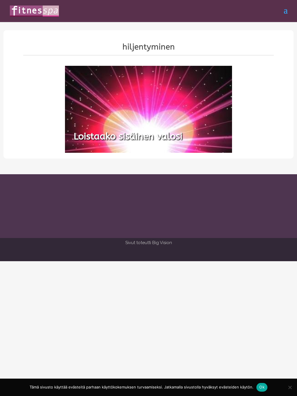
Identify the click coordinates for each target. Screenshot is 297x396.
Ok (262, 387)
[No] (290, 387)
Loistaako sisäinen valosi (128, 136)
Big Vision (162, 242)
